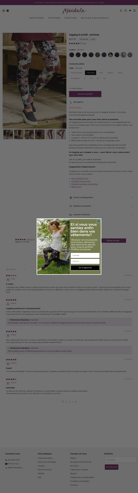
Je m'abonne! (85, 268)
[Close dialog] (98, 221)
